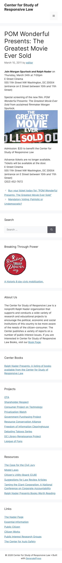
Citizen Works (12, 531)
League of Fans (13, 441)
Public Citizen (12, 526)
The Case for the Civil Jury (19, 465)
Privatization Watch (15, 411)
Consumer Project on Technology (23, 407)
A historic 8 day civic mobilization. (24, 281)
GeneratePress (33, 558)
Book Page (34, 342)
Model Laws (11, 470)
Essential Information (16, 522)
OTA (6, 397)
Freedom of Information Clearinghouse (26, 426)
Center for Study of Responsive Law (21, 7)
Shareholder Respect (16, 402)
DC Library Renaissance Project (22, 436)
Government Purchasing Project (22, 416)
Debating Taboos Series (18, 431)
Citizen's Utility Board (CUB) (20, 474)
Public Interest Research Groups (23, 536)
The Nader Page (13, 517)
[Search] (51, 229)
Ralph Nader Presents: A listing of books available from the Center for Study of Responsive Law (27, 370)
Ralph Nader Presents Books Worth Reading (29, 493)
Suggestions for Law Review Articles (25, 479)
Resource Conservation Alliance (22, 421)
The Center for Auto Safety (20, 541)
